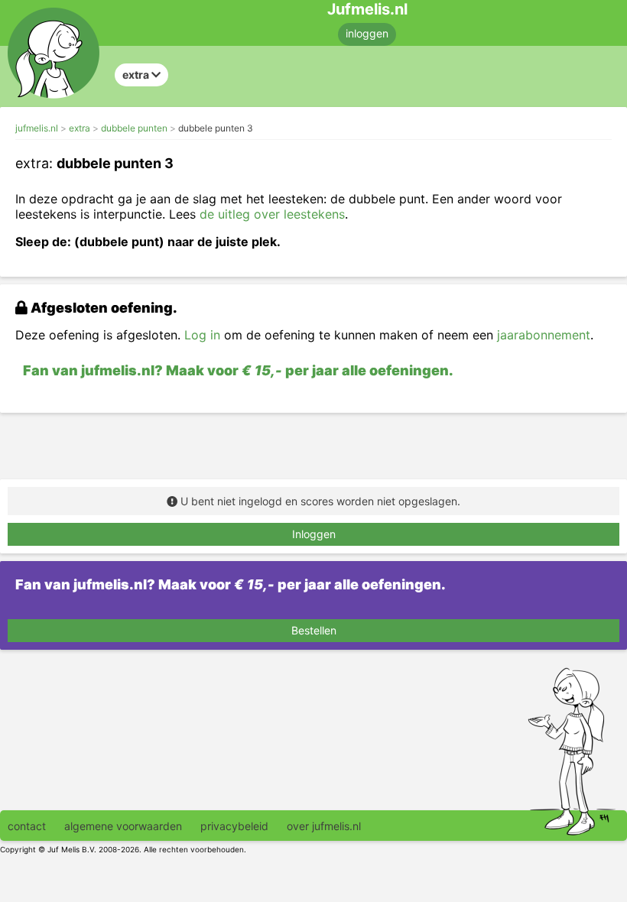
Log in (202, 334)
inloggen (367, 33)
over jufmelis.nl (324, 825)
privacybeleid (234, 825)
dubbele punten (134, 128)
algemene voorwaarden (123, 825)
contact (27, 825)
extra (79, 128)
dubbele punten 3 (215, 128)
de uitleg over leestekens (272, 214)
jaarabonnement (543, 334)
